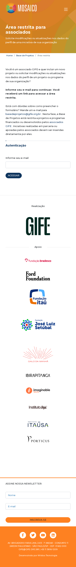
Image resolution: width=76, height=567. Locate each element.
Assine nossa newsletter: (24, 483)
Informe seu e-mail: (17, 158)
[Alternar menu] (65, 9)
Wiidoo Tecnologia (47, 555)
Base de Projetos (25, 55)
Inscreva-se (38, 519)
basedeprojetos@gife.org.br (23, 114)
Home (9, 55)
